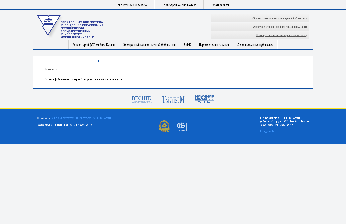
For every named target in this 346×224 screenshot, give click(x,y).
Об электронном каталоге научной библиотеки (279, 18)
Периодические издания (214, 44)
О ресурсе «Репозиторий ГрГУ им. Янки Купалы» (280, 27)
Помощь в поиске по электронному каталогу (281, 35)
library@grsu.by (267, 131)
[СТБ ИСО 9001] (184, 131)
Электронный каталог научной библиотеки (149, 44)
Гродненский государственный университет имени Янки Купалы (81, 118)
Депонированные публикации (255, 44)
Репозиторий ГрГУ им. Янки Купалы (94, 44)
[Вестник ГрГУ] (142, 100)
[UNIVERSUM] (173, 100)
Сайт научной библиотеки (131, 5)
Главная (49, 69)
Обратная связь (220, 5)
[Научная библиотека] (204, 99)
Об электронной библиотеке (179, 5)
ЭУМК (187, 44)
